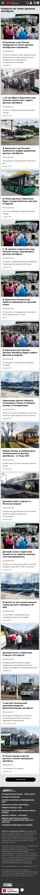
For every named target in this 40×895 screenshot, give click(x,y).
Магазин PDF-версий (11, 797)
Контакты (22, 815)
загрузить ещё (20, 779)
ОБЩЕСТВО (7, 65)
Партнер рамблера (19, 885)
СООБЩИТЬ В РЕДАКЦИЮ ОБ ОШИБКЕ (17, 825)
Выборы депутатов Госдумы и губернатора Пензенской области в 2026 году (18, 820)
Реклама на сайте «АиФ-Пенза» (15, 805)
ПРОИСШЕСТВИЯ (9, 723)
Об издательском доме (12, 794)
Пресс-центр (29, 794)
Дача (5, 317)
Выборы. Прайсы (9, 815)
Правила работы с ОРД (12, 808)
